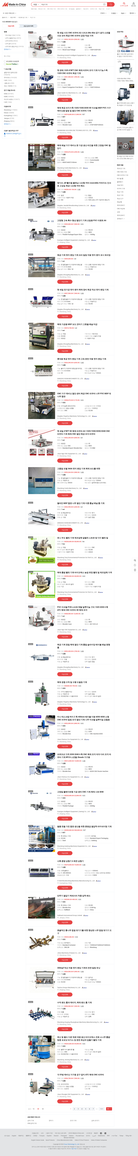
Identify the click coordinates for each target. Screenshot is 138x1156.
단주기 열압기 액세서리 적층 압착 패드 (73, 896)
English (14, 1135)
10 (33, 1109)
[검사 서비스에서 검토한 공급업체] (13, 61)
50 (43, 1109)
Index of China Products (82, 1140)
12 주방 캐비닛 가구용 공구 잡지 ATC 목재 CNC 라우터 (80, 1074)
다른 (8, 80)
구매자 (102, 13)
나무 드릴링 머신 (13, 38)
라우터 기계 (93, 9)
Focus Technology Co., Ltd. (71, 1144)
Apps (122, 13)
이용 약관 (74, 1148)
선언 (42, 1133)
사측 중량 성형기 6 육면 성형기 (70, 861)
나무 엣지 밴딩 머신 (14, 46)
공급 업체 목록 (28, 26)
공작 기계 (30, 1120)
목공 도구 (120, 198)
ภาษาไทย (114, 1135)
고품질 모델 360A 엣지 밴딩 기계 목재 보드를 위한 (78, 468)
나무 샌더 (10, 44)
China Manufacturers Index (65, 1140)
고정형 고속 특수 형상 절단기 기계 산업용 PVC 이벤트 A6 (81, 220)
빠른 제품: (34, 9)
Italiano (71, 1135)
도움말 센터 (35, 1133)
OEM (9, 94)
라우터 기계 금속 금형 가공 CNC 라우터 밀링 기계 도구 (125, 129)
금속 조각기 (95, 1120)
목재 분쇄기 (121, 205)
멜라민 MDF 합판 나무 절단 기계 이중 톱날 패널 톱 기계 (80, 503)
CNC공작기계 (32, 1123)
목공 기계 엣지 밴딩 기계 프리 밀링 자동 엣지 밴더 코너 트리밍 (84, 255)
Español (49, 1135)
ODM (9, 96)
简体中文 (21, 1135)
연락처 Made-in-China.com (76, 1133)
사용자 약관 (49, 1133)
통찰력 (96, 1133)
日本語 (35, 1135)
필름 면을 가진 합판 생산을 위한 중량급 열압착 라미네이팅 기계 (84, 826)
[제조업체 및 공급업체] (14, 4)
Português (64, 1135)
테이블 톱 (71, 9)
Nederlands (101, 1135)
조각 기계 (73, 1120)
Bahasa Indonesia (69, 1137)
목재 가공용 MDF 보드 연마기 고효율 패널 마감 (77, 324)
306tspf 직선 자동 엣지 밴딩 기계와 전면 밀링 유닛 (78, 968)
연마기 (51, 1120)
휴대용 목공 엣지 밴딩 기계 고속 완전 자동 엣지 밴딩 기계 (81, 359)
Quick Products (50, 1140)
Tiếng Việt (128, 1135)
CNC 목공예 (121, 209)
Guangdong (11, 115)
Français (42, 1135)
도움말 (113, 13)
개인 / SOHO (10, 86)
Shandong (10, 110)
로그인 (133, 6)
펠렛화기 (78, 9)
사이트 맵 (89, 1133)
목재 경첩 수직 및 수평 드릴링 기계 (72, 682)
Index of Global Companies (99, 1140)
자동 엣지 (86, 9)
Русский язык (80, 1135)
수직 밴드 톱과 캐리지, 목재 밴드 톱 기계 (74, 1002)
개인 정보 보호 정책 (60, 1133)
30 (38, 1109)
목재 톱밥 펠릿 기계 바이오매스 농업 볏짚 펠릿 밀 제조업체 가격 (84, 572)
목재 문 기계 (41, 9)
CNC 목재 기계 (51, 9)
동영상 (31, 32)
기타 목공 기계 (12, 35)
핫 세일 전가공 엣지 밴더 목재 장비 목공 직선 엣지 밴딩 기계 (83, 290)
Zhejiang (9, 121)
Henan (9, 113)
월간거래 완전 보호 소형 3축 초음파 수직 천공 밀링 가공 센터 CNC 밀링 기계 (125, 105)
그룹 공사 (9, 83)
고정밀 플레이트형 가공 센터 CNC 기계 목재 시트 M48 (80, 792)
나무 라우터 (11, 41)
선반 (118, 212)
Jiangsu (9, 118)
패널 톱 (119, 202)
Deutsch (56, 1135)
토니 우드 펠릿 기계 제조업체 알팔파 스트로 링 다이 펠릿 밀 (82, 538)
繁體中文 (28, 1135)
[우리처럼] (101, 1133)
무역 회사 (10, 77)
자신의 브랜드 (12, 99)
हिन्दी (108, 1135)
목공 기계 (101, 9)
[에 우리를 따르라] (105, 1133)
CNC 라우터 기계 (62, 9)
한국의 (88, 1135)
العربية (94, 1135)
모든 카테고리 (9, 13)
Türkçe (121, 1135)
